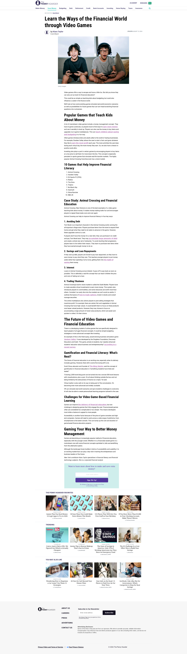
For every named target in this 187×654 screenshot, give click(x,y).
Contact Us (67, 628)
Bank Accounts (98, 8)
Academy (133, 3)
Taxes (130, 8)
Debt (70, 8)
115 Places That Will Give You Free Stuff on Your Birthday (106, 515)
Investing (110, 8)
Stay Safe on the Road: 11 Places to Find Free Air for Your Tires (105, 583)
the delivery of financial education (92, 405)
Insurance (138, 8)
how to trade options (87, 295)
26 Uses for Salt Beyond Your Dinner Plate (81, 582)
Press (64, 618)
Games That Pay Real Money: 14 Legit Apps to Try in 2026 (57, 515)
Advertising (67, 623)
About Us (66, 608)
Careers (65, 613)
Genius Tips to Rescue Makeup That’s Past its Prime (81, 547)
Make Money (40, 8)
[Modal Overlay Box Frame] (91, 475)
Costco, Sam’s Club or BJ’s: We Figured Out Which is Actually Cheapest (57, 548)
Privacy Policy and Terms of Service (50, 647)
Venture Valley (70, 339)
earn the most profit (80, 143)
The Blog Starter (96, 366)
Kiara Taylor (58, 31)
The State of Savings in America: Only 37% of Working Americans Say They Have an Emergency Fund (106, 549)
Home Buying (120, 8)
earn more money (110, 127)
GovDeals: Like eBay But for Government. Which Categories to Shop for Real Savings (130, 584)
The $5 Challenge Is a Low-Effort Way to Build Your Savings (130, 548)
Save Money (52, 8)
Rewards (145, 3)
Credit (88, 8)
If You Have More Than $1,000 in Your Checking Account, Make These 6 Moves (130, 516)
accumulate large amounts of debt (103, 238)
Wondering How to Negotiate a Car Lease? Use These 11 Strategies (57, 583)
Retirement (79, 8)
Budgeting (62, 8)
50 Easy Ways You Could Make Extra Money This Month (81, 515)
